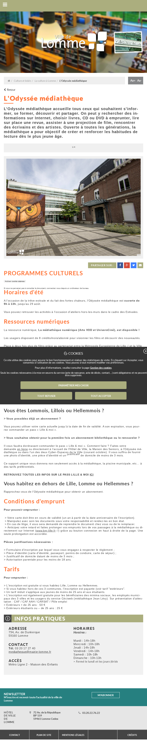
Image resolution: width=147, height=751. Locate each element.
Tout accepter (101, 396)
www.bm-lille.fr (46, 530)
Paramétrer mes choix (73, 385)
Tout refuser (46, 396)
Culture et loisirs (22, 80)
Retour (11, 89)
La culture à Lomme (45, 80)
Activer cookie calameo (15, 281)
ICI (92, 474)
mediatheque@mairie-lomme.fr (30, 651)
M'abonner (106, 695)
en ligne (22, 449)
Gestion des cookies (101, 367)
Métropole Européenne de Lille (105, 345)
